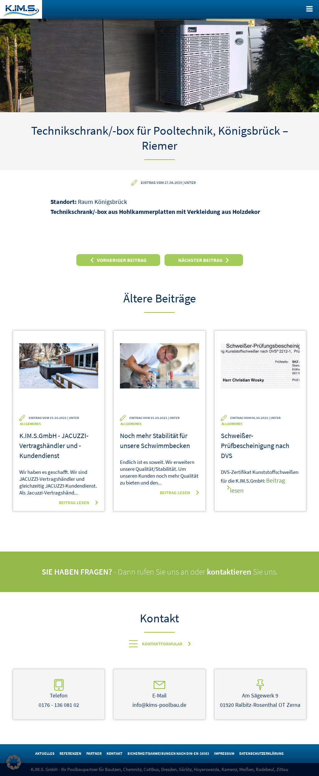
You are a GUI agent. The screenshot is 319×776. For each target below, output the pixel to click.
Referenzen (70, 753)
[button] (13, 762)
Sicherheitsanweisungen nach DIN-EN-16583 (168, 753)
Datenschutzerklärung (261, 753)
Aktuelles (45, 753)
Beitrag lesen (74, 502)
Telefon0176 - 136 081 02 (59, 700)
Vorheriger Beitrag (121, 260)
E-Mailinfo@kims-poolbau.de (159, 700)
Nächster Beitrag (200, 260)
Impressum (224, 753)
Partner (94, 753)
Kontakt (114, 753)
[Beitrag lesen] (58, 376)
